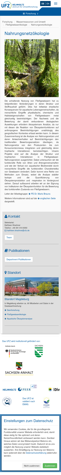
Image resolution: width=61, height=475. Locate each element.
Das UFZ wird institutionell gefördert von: (21, 341)
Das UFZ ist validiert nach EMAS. (29, 401)
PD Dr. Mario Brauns (40, 193)
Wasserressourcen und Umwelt (30, 21)
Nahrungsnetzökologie (41, 24)
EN (47, 3)
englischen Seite (48, 198)
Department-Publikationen (19, 259)
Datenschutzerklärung (36, 452)
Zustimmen (50, 465)
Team (9, 237)
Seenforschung (13, 310)
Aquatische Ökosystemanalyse (19, 318)
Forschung (31, 13)
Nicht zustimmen (32, 465)
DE (42, 3)
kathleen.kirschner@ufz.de (18, 230)
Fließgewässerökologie (16, 24)
